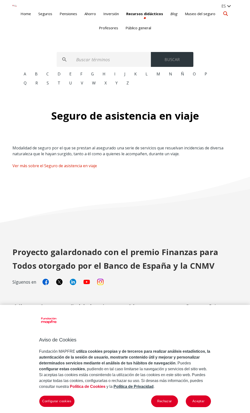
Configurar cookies (57, 401)
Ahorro (90, 13)
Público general (138, 27)
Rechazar (164, 401)
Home (26, 13)
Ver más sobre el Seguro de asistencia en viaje (54, 165)
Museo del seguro (200, 13)
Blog (173, 13)
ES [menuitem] (223, 6)
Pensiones (68, 13)
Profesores (108, 27)
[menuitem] (226, 5)
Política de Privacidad (134, 386)
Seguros (45, 13)
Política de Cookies (87, 386)
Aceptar (198, 401)
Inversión (111, 13)
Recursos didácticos (144, 13)
